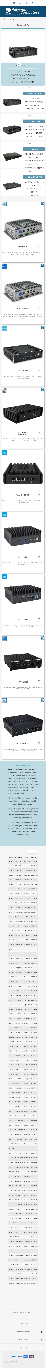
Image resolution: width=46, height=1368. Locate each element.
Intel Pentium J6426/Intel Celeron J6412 (18, 944)
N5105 (17, 1237)
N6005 (17, 893)
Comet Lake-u (26, 870)
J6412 (16, 981)
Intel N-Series (18, 1255)
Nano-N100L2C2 (11, 967)
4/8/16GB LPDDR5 (34, 1167)
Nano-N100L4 (11, 1260)
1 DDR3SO (34, 1046)
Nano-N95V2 (11, 1227)
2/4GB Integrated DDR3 (34, 1051)
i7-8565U (18, 889)
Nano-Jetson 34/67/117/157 (11, 1190)
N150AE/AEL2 (11, 972)
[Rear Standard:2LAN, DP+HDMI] (23, 719)
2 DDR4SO (34, 861)
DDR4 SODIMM (34, 981)
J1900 (16, 1046)
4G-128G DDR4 (34, 921)
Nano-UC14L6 (11, 949)
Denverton (26, 1083)
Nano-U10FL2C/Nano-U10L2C (11, 898)
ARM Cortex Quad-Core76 (18, 1144)
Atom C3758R (18, 1283)
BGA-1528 (18, 898)
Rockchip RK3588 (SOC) (26, 1190)
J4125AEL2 (11, 977)
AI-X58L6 (11, 1148)
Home (4, 19)
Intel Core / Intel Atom (18, 1246)
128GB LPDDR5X (34, 1186)
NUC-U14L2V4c (11, 1023)
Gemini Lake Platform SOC (26, 1264)
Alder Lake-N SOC (26, 1260)
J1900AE (11, 1046)
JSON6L (11, 1162)
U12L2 (11, 875)
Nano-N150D (23, 557)
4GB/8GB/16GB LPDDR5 (34, 1158)
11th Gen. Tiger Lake (18, 1018)
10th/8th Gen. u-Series (18, 1200)
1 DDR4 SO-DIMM (34, 940)
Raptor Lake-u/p (26, 1009)
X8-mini (11, 1195)
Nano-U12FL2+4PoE (11, 935)
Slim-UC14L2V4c (11, 880)
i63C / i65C (11, 1200)
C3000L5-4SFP (11, 1283)
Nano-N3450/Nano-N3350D (11, 917)
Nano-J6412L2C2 (11, 981)
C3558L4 (11, 1088)
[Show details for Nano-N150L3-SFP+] (23, 471)
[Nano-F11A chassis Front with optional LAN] (23, 223)
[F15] (23, 409)
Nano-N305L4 (11, 1255)
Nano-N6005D (23, 371)
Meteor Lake (26, 866)
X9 (9, 1106)
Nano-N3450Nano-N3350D (23, 682)
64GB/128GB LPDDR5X (34, 1134)
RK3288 (26, 1051)
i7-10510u (18, 870)
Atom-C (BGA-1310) (18, 1088)
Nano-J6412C (11, 1223)
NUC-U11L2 (11, 1018)
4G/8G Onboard (34, 912)
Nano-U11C (11, 1005)
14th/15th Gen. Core (18, 866)
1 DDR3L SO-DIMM (34, 1264)
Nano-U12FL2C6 (23, 309)
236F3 (10, 921)
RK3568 (26, 1125)
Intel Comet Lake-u (26, 1218)
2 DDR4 (33, 1018)
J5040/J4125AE (11, 1060)
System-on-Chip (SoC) (26, 1134)
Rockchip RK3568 (26, 1116)
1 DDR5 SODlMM (34, 903)
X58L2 (10, 1120)
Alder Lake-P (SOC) (26, 1204)
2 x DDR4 (34, 1283)
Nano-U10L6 (11, 1214)
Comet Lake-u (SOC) (26, 1042)
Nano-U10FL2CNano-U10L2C (23, 434)
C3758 (17, 1083)
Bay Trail (26, 1046)
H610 (25, 1153)
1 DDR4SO (34, 907)
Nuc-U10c (11, 1042)
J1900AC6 (11, 1074)
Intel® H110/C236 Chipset (26, 1065)
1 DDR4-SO (34, 1255)
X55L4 (10, 1130)
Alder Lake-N (26, 1274)
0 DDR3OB (34, 917)
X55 (10, 1116)
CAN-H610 (11, 1153)
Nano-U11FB (11, 986)
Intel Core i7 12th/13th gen (18, 958)
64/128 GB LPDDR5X (34, 1181)
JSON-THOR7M (11, 1139)
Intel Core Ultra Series (18, 1037)
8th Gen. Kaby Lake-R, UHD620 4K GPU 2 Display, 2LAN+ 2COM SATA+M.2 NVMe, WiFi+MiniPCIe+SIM (23, 750)
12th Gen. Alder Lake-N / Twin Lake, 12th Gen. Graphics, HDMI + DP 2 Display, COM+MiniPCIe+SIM (23, 626)
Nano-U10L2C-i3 (11, 991)
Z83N (10, 1079)
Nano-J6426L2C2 (11, 944)
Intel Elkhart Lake (26, 940)
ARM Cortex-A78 (18, 1190)
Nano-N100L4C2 (11, 1274)
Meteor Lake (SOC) (26, 1028)
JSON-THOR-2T (11, 1186)
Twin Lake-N (26, 907)
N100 (16, 963)
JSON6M (11, 1172)
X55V (10, 1125)
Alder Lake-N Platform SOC (26, 963)
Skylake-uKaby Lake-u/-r (26, 926)
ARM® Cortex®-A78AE (18, 1167)
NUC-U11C (11, 1014)
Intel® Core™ (18, 1065)
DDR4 (32, 1125)
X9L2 (10, 1051)
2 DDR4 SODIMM (34, 1204)
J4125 (16, 1264)
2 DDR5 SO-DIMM (34, 866)
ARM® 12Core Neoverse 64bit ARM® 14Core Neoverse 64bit (18, 1139)
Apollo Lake (26, 917)
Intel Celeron (18, 977)
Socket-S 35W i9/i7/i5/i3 (18, 921)
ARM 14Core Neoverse (18, 1186)
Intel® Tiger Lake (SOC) (26, 1018)
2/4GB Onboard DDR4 (34, 1111)
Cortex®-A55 (18, 1120)
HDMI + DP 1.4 (34, 1274)
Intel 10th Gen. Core (18, 1214)
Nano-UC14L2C (11, 866)
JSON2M (11, 1167)
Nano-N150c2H (11, 1269)
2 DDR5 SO (34, 880)
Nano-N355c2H (11, 1251)
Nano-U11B (11, 1000)
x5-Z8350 (18, 1079)
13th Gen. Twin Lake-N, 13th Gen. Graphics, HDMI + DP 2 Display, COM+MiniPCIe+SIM (23, 564)
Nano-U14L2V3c (11, 1032)
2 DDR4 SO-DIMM (34, 935)
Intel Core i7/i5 (18, 935)
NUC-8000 (11, 1209)
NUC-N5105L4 (11, 1237)
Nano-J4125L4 (11, 1264)
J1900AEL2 (11, 1069)
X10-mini (11, 1092)
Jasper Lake (26, 893)
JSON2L (11, 1158)
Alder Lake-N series (18, 912)
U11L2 (11, 930)
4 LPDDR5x (34, 1037)
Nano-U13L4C (11, 958)
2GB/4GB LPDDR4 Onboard (34, 1130)
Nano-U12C (11, 995)
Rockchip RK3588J (26, 1144)
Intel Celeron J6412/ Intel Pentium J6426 (18, 940)
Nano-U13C (11, 1009)
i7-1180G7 (18, 930)
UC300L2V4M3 (11, 1037)
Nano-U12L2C (11, 861)
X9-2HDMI (11, 1097)
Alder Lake (26, 861)
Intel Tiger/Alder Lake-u (26, 935)
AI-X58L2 (11, 1144)
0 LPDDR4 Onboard (34, 1237)
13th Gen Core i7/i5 (18, 1009)
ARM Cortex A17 (18, 1051)
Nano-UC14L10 (11, 954)
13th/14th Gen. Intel (18, 1153)
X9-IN (10, 1102)
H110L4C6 (11, 1065)
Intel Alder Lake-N (26, 1255)
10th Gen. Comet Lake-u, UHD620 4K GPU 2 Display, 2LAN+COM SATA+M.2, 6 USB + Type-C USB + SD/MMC (23, 439)
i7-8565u (17, 1209)
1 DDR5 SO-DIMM (34, 1246)
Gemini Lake (26, 977)
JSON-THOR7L (11, 1134)
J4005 (16, 1060)
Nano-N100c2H (11, 1278)
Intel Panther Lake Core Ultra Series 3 (26, 1037)
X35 (10, 1111)
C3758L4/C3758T (11, 1083)
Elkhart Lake (26, 1223)
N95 (16, 1227)
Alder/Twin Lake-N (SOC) (26, 1246)
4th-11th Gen (26, 921)
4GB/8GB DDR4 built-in (34, 1120)
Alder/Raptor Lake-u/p (26, 884)
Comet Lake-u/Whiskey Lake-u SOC (26, 1200)
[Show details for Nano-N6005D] (23, 347)
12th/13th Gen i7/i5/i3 (18, 884)
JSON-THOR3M (11, 1181)
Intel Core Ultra (18, 1023)
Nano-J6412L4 (11, 1241)
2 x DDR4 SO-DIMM (34, 884)
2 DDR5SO (34, 875)
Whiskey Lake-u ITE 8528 (26, 1209)
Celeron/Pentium (18, 1223)
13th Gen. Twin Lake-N (18, 907)
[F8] (23, 595)
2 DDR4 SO (34, 977)
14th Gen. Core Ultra (18, 880)
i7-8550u (17, 926)
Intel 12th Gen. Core (18, 861)
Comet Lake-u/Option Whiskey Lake (26, 991)
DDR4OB (33, 893)
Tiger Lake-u (26, 930)
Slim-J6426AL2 (11, 940)
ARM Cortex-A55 (18, 1111)
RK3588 (26, 1120)
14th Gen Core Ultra (18, 1028)
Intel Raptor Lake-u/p (26, 958)
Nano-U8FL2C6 (23, 247)
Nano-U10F (11, 870)
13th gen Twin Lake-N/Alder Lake (18, 903)
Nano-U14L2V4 (11, 1028)
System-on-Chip (26, 1186)
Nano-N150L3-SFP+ (23, 495)
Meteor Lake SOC (26, 880)
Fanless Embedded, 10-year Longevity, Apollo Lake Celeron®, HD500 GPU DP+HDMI (23, 688)
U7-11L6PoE (11, 1218)
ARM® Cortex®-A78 (18, 1158)
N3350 (17, 917)
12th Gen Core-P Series (18, 1204)
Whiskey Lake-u (26, 889)
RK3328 (17, 1195)
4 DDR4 (33, 1083)
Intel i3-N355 (18, 972)
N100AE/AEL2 (11, 963)
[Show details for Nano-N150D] (23, 533)
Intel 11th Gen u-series (18, 1218)
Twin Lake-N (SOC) (26, 903)
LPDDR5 (33, 1144)
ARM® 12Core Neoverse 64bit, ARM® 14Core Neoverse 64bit (18, 1134)
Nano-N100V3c (11, 1232)
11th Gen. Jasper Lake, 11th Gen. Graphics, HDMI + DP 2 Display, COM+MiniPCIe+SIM (23, 377)
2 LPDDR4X (34, 1223)
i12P (10, 1204)
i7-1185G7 (18, 986)
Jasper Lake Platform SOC (26, 1237)
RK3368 (17, 1092)
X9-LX (10, 1055)
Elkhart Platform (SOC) (26, 981)
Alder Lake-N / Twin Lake (26, 967)
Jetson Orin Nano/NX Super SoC (26, 1158)
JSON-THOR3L (11, 1177)
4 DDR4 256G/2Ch (34, 1088)
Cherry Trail (26, 1079)
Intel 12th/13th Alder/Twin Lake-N (18, 1241)
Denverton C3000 (26, 1088)
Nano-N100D (23, 619)
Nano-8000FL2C (23, 743)
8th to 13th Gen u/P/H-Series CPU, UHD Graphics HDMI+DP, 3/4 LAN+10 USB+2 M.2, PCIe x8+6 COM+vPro (23, 253)
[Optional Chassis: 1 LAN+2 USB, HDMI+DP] (23, 657)
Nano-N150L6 (11, 1246)
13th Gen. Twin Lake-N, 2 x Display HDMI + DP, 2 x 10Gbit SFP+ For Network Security (23, 501)
